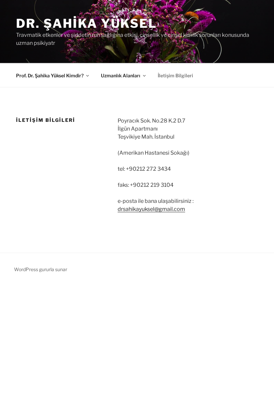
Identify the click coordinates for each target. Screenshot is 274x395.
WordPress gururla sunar (40, 269)
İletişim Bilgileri (175, 75)
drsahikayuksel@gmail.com (151, 209)
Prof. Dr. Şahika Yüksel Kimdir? (50, 75)
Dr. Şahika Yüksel (86, 23)
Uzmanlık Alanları (120, 75)
